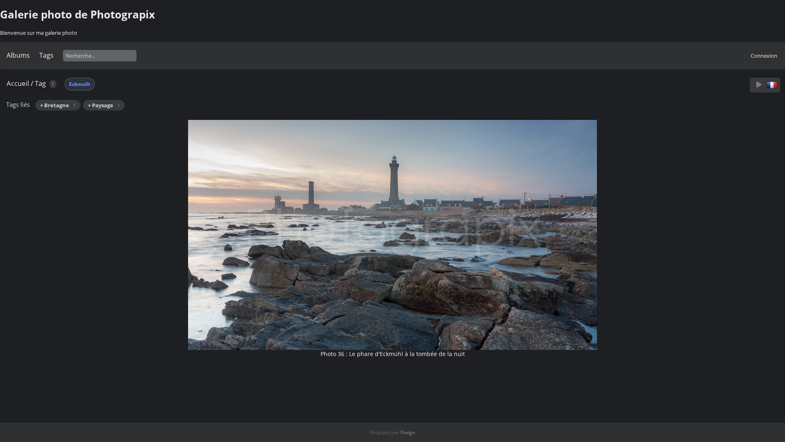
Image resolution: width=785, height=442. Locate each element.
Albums (18, 55)
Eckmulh (79, 84)
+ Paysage (104, 105)
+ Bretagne (58, 105)
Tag (40, 83)
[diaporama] (759, 85)
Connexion (764, 55)
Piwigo (407, 432)
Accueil (18, 83)
